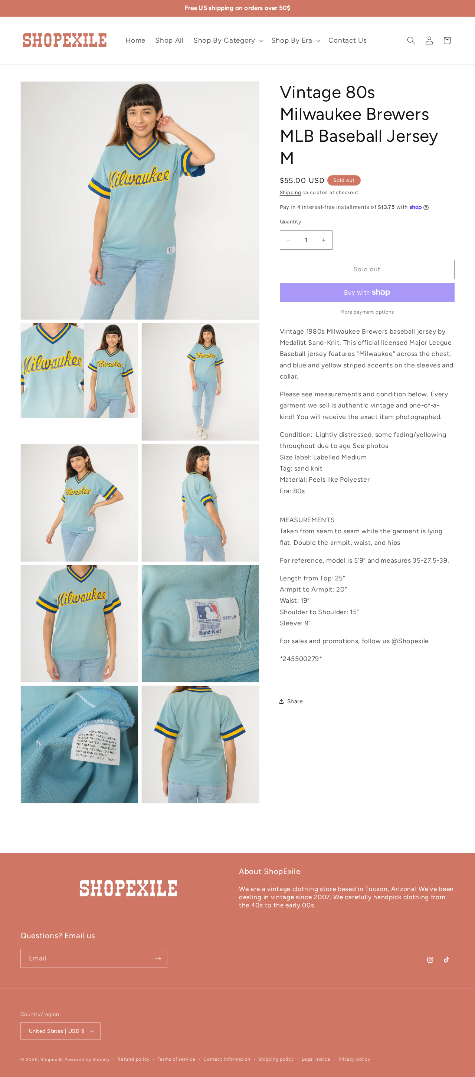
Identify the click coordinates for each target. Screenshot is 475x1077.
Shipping (290, 192)
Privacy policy (354, 1059)
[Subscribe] (158, 958)
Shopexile (51, 1059)
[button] (227, 40)
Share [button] (295, 700)
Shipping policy (276, 1059)
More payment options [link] (367, 311)
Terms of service (177, 1059)
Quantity (291, 221)
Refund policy (134, 1059)
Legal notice (316, 1059)
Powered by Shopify (87, 1059)
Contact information (226, 1059)
